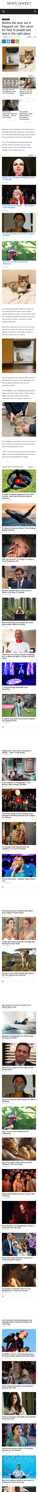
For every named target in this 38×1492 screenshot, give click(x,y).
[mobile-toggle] (3, 11)
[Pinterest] (13, 41)
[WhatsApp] (17, 41)
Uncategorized (11, 16)
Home (3, 16)
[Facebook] (4, 41)
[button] (35, 11)
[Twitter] (8, 41)
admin (6, 37)
